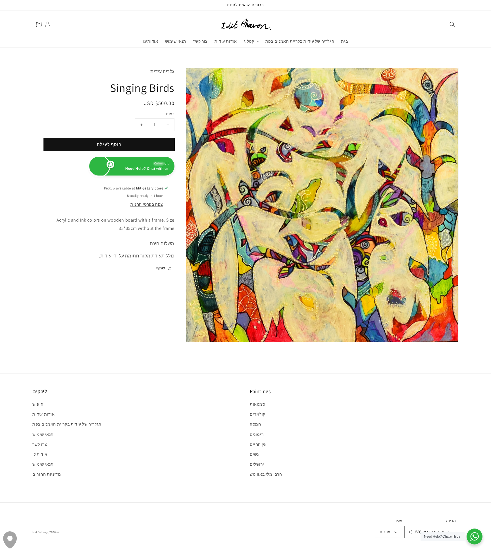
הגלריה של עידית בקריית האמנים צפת (66, 424)
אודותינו (39, 454)
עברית (385, 531)
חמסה (255, 424)
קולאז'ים (257, 414)
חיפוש (37, 404)
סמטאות (257, 404)
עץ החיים (258, 444)
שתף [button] (160, 268)
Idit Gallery (40, 532)
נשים (254, 454)
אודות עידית (43, 414)
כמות (170, 114)
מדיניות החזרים (46, 474)
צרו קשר (39, 444)
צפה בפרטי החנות (146, 204)
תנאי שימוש (43, 434)
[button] (452, 24)
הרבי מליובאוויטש (266, 474)
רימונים (256, 434)
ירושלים (257, 464)
